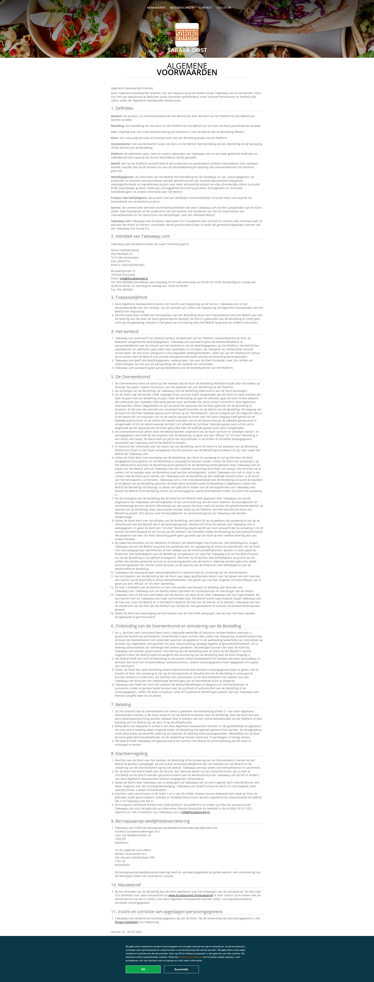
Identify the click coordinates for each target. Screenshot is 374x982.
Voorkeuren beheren (191, 956)
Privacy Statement (126, 922)
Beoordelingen (182, 7)
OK (143, 969)
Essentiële (181, 969)
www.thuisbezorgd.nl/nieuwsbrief (190, 895)
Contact (205, 7)
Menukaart (156, 7)
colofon (224, 7)
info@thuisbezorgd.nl (134, 278)
